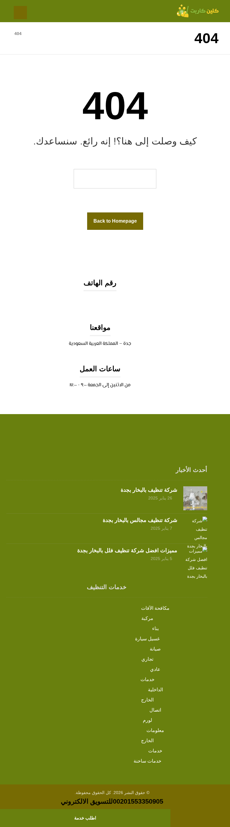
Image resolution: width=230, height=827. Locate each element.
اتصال (155, 710)
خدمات (147, 679)
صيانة (155, 648)
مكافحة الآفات (155, 608)
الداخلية (155, 689)
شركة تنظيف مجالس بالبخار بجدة (140, 520)
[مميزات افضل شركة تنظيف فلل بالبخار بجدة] (195, 559)
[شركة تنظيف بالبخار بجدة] (195, 498)
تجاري (147, 659)
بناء (155, 628)
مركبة (147, 618)
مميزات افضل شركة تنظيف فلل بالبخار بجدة (127, 550)
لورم (147, 720)
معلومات (155, 730)
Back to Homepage (115, 221)
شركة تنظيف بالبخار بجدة (149, 490)
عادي (155, 669)
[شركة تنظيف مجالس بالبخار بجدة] (195, 529)
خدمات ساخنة (147, 760)
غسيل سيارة (147, 638)
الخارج (147, 699)
